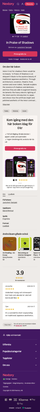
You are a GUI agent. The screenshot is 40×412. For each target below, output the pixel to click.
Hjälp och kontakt (13, 335)
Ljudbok (6, 226)
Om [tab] (4, 194)
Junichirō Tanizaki (24, 47)
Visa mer (6, 104)
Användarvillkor (30, 383)
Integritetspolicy (18, 383)
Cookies (5, 387)
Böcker (5, 10)
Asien (23, 10)
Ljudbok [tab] (11, 194)
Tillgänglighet (7, 383)
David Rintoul (8, 211)
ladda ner (19, 326)
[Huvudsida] (37, 4)
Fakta (11, 10)
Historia (16, 10)
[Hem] (9, 4)
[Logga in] (22, 4)
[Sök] (18, 4)
